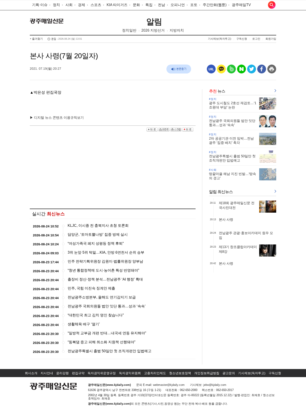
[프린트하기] (271, 70)
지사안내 (47, 373)
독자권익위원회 (130, 373)
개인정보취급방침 (206, 373)
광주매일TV (241, 5)
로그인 (256, 38)
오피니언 (177, 5)
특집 (149, 5)
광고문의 (228, 373)
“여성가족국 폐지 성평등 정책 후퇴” (96, 243)
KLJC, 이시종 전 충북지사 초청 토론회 (98, 225)
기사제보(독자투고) (219, 38)
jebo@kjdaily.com (214, 385)
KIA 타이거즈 (117, 5)
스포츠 (96, 5)
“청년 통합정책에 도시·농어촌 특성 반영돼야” (103, 270)
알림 (154, 21)
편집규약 (78, 373)
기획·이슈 (39, 5)
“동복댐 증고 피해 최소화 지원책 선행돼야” (101, 342)
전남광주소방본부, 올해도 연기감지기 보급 (102, 297)
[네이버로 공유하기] (241, 70)
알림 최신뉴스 (221, 192)
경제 (81, 5)
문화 (136, 5)
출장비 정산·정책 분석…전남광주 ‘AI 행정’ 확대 (105, 279)
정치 (56, 5)
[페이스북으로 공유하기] (261, 70)
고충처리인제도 (155, 373)
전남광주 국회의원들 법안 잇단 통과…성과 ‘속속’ (107, 306)
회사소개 (31, 373)
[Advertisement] (113, 170)
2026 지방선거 (153, 30)
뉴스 (217, 91)
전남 (161, 5)
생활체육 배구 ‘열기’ (84, 324)
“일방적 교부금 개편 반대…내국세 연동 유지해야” (107, 333)
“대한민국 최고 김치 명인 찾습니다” (96, 315)
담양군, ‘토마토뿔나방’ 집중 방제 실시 (98, 234)
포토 (193, 5)
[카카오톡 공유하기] (221, 70)
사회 (69, 5)
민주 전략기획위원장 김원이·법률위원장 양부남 (105, 261)
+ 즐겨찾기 (36, 38)
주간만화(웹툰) (214, 5)
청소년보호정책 (180, 373)
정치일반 (129, 30)
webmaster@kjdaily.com (169, 385)
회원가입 (270, 38)
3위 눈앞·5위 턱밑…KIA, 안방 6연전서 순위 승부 (106, 252)
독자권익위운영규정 (102, 373)
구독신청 (241, 38)
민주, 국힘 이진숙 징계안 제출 (91, 288)
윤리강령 (62, 373)
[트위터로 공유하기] (251, 70)
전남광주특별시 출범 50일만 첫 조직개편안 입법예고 (109, 351)
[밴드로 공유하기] (231, 70)
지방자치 (177, 30)
